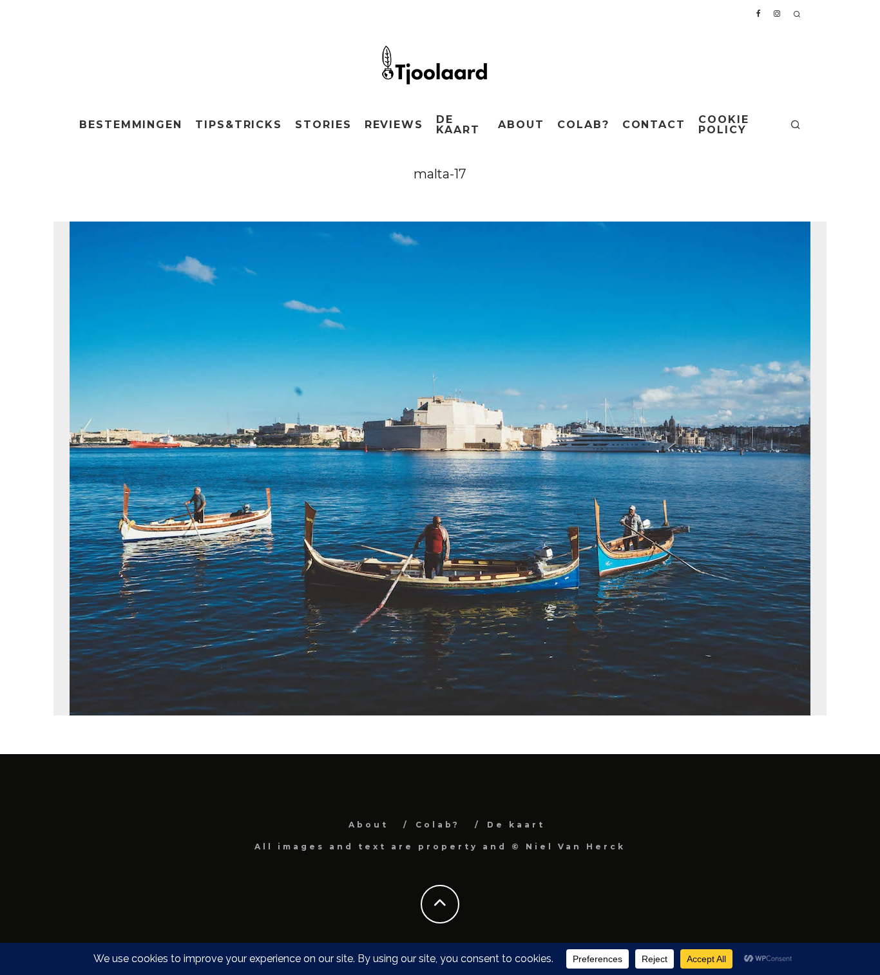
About (521, 124)
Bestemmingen (130, 124)
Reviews (394, 124)
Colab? (583, 124)
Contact (653, 124)
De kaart (458, 124)
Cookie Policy (723, 124)
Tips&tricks (238, 124)
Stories (323, 124)
